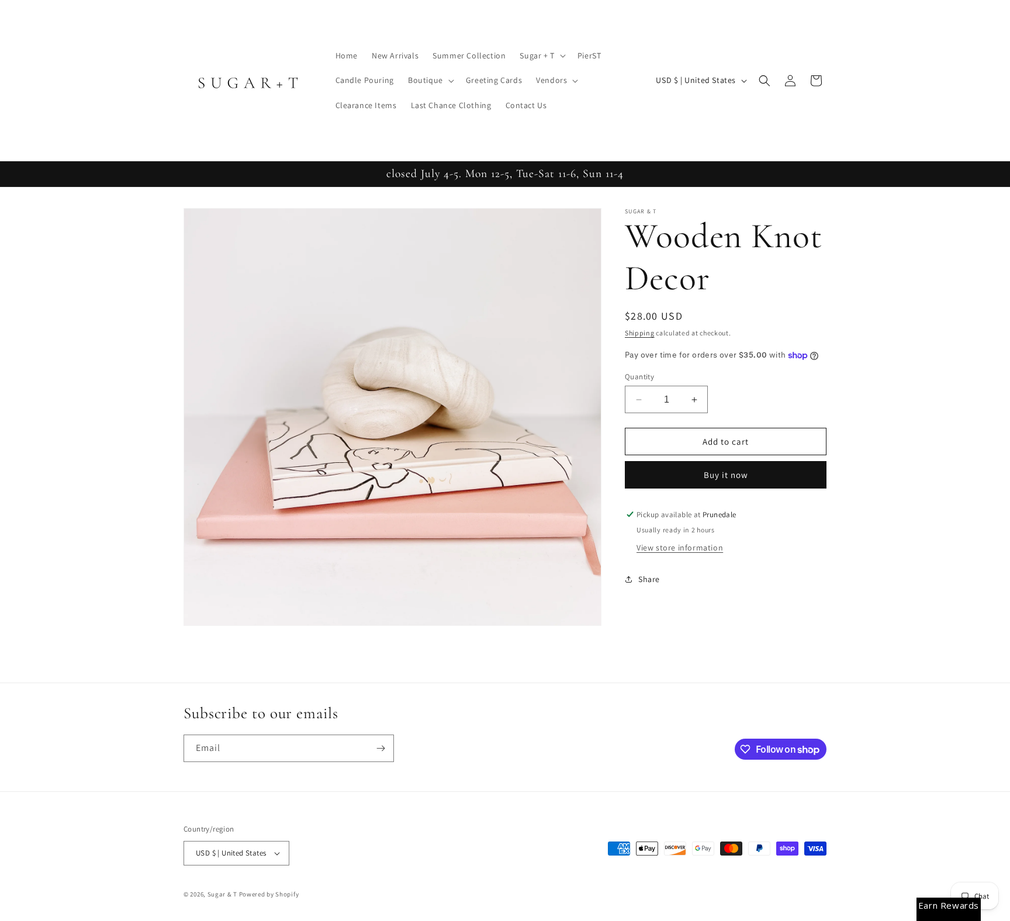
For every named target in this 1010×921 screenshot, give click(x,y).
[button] (541, 55)
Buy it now (726, 474)
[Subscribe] (380, 748)
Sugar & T (222, 894)
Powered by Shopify (269, 894)
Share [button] (649, 579)
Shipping (640, 332)
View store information (680, 547)
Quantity (639, 377)
